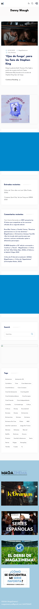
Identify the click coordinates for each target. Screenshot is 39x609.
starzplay (23, 442)
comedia (8, 404)
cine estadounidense (12, 396)
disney (16, 408)
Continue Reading (12, 79)
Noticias (13, 52)
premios (7, 438)
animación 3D (19, 379)
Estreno (18, 417)
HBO (28, 421)
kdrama (7, 430)
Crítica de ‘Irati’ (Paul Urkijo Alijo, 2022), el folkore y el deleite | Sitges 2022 (19, 250)
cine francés (9, 400)
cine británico (9, 387)
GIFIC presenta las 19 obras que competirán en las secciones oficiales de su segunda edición (18, 222)
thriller (7, 446)
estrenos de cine (10, 421)
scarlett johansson (20, 438)
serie (30, 438)
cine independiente (23, 400)
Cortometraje (18, 404)
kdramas (16, 430)
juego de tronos (25, 425)
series (7, 442)
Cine (9, 52)
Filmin (21, 421)
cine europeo (26, 396)
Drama (16, 413)
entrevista (24, 413)
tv (22, 446)
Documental (25, 408)
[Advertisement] (19, 151)
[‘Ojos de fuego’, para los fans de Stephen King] (19, 45)
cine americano (26, 383)
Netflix (7, 434)
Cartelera (8, 383)
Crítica (28, 404)
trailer (15, 446)
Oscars (24, 434)
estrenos (27, 417)
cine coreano (22, 387)
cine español (24, 392)
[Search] (33, 332)
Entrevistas (9, 417)
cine (16, 383)
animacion (8, 379)
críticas (7, 408)
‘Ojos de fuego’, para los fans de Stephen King (19, 60)
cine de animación (11, 392)
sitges (15, 442)
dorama (7, 413)
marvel (25, 430)
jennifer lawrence (11, 425)
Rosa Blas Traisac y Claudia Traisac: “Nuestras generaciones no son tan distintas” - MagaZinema (19, 232)
